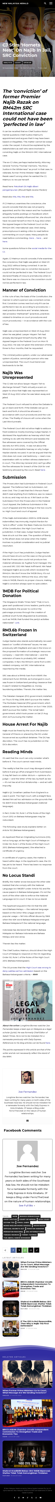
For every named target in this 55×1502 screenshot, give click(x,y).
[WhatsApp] (25, 1250)
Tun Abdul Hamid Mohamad (17, 1238)
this (19, 196)
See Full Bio (26, 1205)
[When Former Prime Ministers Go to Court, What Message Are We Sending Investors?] (11, 1269)
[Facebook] (13, 1250)
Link (17, 622)
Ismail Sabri (23, 1222)
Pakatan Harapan (35, 1229)
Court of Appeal (27, 1219)
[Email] (30, 1250)
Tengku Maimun (11, 1235)
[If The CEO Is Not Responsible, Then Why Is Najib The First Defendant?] (11, 1328)
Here (31, 238)
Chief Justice (10, 1219)
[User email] (27, 1121)
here (38, 238)
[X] (19, 1250)
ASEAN (23, 1291)
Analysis (8, 63)
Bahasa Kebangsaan (30, 1216)
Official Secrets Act (14, 1229)
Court (18, 63)
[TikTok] (27, 1497)
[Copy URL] (36, 1250)
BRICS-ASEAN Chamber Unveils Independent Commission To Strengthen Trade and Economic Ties (36, 1285)
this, (15, 196)
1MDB (14, 1216)
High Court (44, 1219)
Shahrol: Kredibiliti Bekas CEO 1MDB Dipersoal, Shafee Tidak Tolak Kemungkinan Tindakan (36, 1303)
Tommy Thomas (29, 1235)
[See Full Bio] (34, 1206)
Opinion (27, 63)
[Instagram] (18, 1497)
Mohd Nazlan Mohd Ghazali (17, 1225)
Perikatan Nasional (13, 1232)
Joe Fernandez (29, 68)
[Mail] (23, 1497)
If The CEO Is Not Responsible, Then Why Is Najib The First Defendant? (36, 1323)
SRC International (35, 1232)
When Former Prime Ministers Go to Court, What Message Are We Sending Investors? (36, 1264)
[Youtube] (40, 1497)
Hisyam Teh (9, 1222)
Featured (24, 1308)
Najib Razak (39, 1225)
